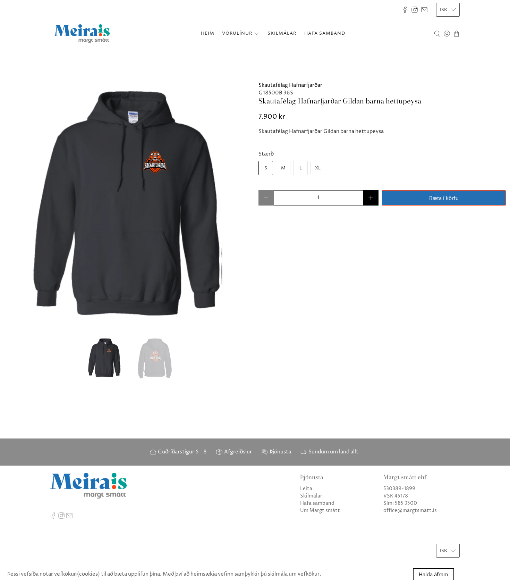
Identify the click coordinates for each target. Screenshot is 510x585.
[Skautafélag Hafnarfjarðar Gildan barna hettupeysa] (127, 206)
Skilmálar (311, 496)
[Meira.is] (82, 33)
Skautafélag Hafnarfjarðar (290, 85)
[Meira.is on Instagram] (414, 10)
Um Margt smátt (320, 510)
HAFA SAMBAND (324, 33)
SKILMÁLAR (281, 33)
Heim (207, 33)
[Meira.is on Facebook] (405, 10)
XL (318, 168)
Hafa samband (317, 503)
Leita (306, 488)
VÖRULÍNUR (237, 33)
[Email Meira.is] (424, 10)
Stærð (266, 154)
